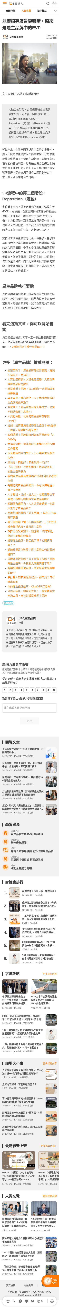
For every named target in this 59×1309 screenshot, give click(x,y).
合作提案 (28, 1285)
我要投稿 (10, 1285)
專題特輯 (10, 10)
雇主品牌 (8, 603)
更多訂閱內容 (50, 974)
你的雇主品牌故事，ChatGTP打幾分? (29, 586)
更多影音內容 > (49, 1146)
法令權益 (42, 10)
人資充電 (26, 10)
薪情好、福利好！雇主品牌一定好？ (28, 462)
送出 (29, 720)
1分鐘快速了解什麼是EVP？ (28, 346)
